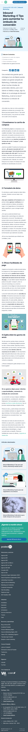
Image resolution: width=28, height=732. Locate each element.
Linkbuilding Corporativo (7, 580)
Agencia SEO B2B (5, 567)
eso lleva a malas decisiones (14, 403)
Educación (3, 607)
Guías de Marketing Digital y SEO (9, 632)
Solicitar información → (19, 2)
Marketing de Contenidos (7, 585)
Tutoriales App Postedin (7, 637)
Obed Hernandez (14, 31)
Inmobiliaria (4, 602)
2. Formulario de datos (7, 59)
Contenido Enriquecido (7, 587)
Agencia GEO (4, 560)
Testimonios (4, 652)
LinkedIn (3, 662)
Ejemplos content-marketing (8, 639)
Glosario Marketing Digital (7, 629)
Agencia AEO (4, 558)
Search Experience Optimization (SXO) (10, 577)
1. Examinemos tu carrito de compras (11, 57)
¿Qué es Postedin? (5, 647)
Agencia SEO (4, 555)
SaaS (2, 617)
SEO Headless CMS (6, 594)
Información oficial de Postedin (8, 649)
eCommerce (4, 610)
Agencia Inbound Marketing (8, 582)
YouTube (3, 665)
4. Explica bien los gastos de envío (11, 63)
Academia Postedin (6, 627)
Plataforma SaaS (5, 592)
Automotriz (3, 605)
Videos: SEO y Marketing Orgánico (9, 634)
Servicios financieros (6, 612)
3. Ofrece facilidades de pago (9, 61)
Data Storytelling (5, 590)
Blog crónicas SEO (5, 624)
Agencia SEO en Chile (6, 565)
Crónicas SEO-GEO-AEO (10, 7)
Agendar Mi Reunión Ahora (14, 539)
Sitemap (3, 654)
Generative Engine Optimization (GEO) (10, 575)
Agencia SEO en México (7, 562)
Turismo (3, 615)
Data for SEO (4, 572)
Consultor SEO (4, 570)
